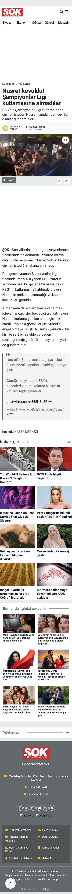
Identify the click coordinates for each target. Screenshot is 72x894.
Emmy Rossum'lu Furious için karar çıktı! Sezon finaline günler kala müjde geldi (52, 711)
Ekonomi (22, 22)
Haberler (8, 84)
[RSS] (52, 808)
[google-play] (44, 816)
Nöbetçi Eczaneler (20, 830)
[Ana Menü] (66, 12)
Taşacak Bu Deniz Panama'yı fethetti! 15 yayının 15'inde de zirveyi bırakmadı (51, 675)
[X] (26, 808)
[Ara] (61, 12)
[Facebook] (20, 808)
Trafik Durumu (50, 836)
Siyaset (7, 22)
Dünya (36, 22)
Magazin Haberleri (23, 879)
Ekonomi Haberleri (36, 875)
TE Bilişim (45, 889)
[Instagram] (33, 808)
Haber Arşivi (49, 858)
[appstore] (26, 816)
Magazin (64, 22)
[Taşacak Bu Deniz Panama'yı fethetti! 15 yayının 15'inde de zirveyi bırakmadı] (53, 659)
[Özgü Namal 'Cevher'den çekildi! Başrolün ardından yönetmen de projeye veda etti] (19, 659)
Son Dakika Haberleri (21, 858)
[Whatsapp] (46, 808)
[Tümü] (67, 732)
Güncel (49, 22)
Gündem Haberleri (48, 871)
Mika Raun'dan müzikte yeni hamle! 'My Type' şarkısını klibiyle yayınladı (18, 637)
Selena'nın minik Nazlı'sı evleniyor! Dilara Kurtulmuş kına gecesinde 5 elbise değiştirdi (53, 639)
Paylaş (11, 180)
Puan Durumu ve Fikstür (16, 849)
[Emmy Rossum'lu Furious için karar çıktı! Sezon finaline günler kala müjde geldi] (53, 694)
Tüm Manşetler (50, 847)
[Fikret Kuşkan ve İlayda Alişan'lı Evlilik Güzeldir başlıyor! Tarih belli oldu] (19, 694)
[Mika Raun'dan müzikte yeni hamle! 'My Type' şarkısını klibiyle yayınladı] (19, 623)
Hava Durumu (50, 830)
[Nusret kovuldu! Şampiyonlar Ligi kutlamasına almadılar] (36, 155)
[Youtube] (39, 808)
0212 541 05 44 (38, 787)
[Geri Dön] (10, 883)
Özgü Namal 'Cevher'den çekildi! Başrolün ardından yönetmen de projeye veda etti (17, 675)
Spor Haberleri (57, 875)
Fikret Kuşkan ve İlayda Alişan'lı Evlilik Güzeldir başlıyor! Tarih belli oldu (16, 709)
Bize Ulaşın (43, 879)
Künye (55, 879)
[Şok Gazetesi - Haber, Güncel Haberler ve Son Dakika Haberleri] (12, 12)
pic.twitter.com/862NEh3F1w (29, 401)
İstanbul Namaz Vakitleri (16, 838)
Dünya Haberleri (14, 875)
